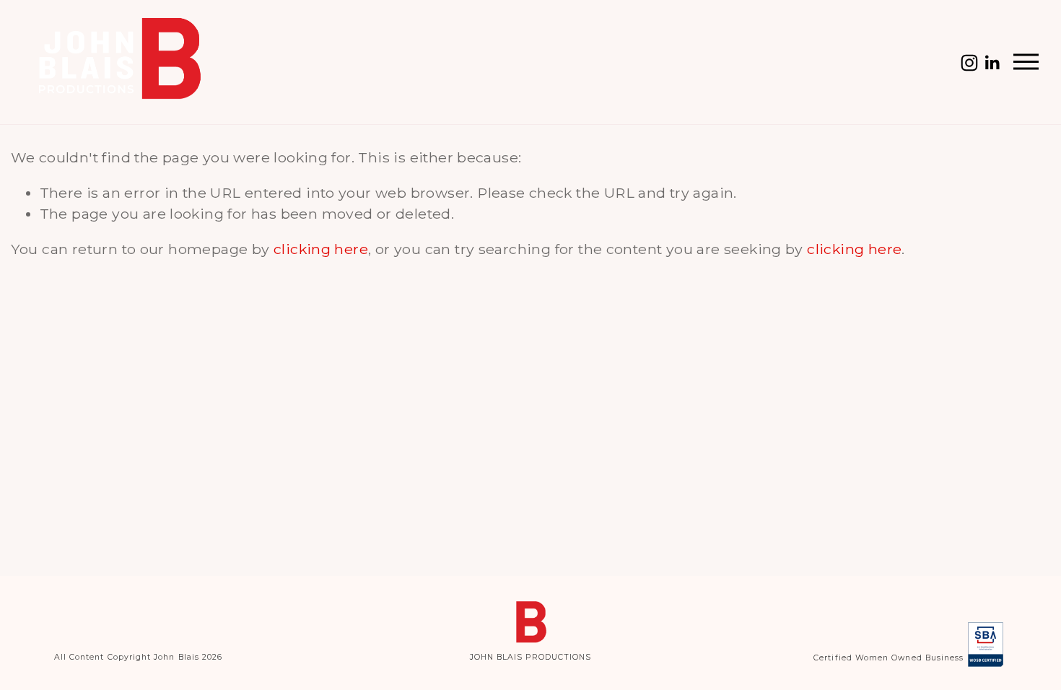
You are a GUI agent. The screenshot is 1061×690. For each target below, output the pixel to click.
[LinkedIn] (992, 63)
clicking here (321, 249)
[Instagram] (969, 63)
